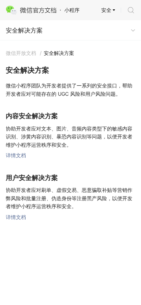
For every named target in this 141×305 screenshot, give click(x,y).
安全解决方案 (24, 30)
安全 (106, 10)
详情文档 (16, 155)
